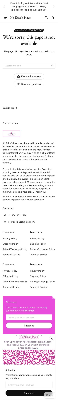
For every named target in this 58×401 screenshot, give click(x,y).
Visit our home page (31, 76)
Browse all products (31, 84)
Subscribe (29, 325)
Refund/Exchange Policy (15, 249)
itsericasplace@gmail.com (21, 221)
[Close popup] (51, 338)
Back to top (8, 107)
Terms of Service (11, 254)
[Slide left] (4, 6)
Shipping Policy (10, 243)
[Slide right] (53, 6)
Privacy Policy (10, 238)
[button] (46, 18)
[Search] (52, 66)
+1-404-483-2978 (17, 215)
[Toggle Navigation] (6, 18)
